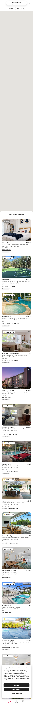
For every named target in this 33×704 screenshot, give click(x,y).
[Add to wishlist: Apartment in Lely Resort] (29, 549)
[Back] (3, 3)
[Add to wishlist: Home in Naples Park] (29, 406)
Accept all (16, 685)
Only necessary (16, 689)
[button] (6, 250)
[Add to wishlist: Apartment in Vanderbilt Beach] (29, 332)
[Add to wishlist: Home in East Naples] (29, 514)
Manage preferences (16, 693)
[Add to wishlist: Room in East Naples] (29, 369)
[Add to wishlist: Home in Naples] (29, 221)
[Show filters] (29, 3)
